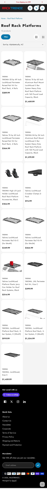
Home (3, 18)
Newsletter (6, 424)
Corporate (6, 428)
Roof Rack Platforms (14, 18)
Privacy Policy (8, 436)
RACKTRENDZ (14, 478)
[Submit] (38, 465)
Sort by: (6, 44)
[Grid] (36, 37)
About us (6, 416)
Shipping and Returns (11, 440)
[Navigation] (42, 8)
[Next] (42, 2)
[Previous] (5, 2)
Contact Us (6, 420)
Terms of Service (9, 432)
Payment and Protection (12, 444)
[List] (43, 37)
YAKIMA (5, 76)
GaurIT (14, 480)
